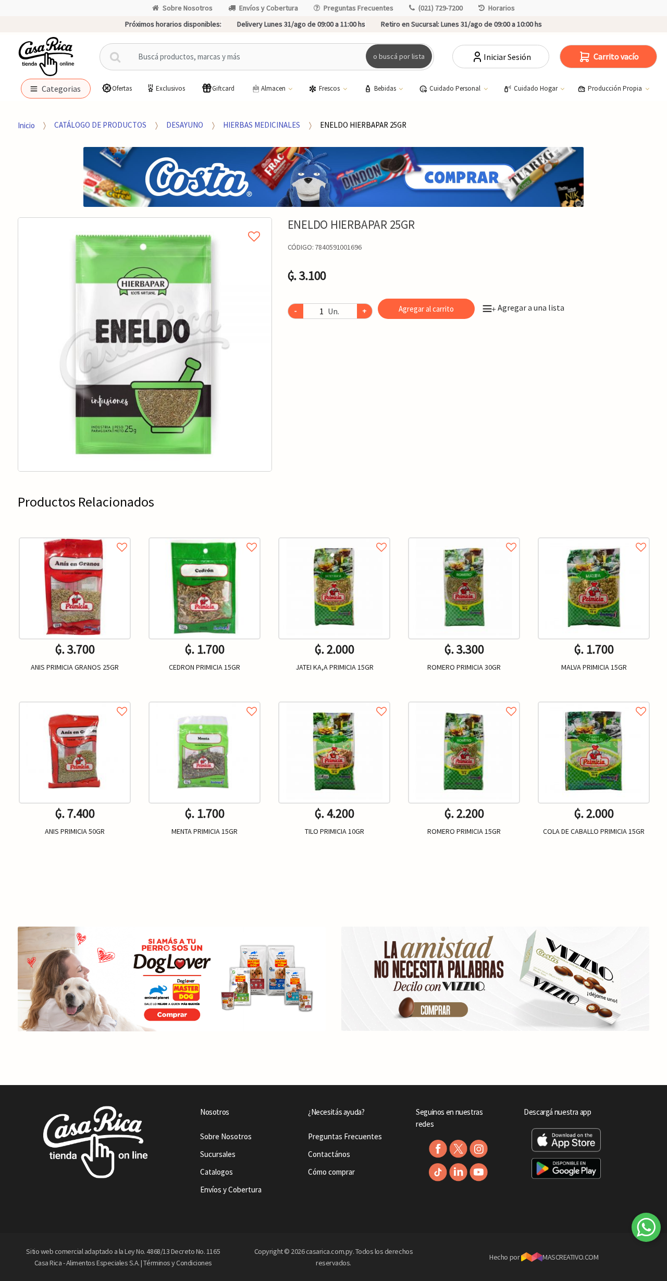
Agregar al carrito (426, 309)
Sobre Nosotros (188, 8)
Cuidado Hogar (536, 88)
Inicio (26, 125)
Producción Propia (616, 88)
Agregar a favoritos (75, 535)
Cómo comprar (331, 1172)
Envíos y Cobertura (268, 8)
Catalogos (216, 1172)
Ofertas (122, 88)
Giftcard (223, 88)
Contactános (329, 1154)
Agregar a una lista (527, 307)
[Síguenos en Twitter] (458, 1149)
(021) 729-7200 (440, 8)
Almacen (274, 88)
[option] (144, 344)
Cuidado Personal (455, 88)
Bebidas (386, 88)
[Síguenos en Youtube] (478, 1172)
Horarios (501, 8)
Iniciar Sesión (507, 57)
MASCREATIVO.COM (570, 1257)
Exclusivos (170, 88)
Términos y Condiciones (177, 1262)
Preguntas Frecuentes (358, 8)
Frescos (330, 88)
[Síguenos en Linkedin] (458, 1172)
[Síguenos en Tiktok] (438, 1172)
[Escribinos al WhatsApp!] (646, 1229)
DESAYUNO (184, 125)
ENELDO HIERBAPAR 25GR (363, 125)
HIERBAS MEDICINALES (261, 125)
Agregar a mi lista (144, 224)
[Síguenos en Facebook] (438, 1149)
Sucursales (218, 1154)
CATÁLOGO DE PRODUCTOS (100, 125)
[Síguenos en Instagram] (478, 1149)
